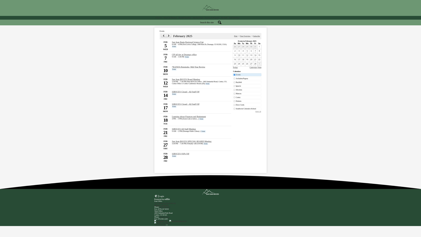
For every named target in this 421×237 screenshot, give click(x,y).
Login (159, 196)
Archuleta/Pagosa (242, 78)
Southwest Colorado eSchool (246, 109)
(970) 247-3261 (165, 207)
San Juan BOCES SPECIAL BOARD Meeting (191, 141)
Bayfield (239, 82)
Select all (258, 111)
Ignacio (238, 86)
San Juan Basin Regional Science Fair (188, 42)
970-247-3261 (164, 217)
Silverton (239, 90)
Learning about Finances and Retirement (189, 116)
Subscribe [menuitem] (256, 36)
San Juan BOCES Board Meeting (186, 79)
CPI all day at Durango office (184, 54)
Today (235, 67)
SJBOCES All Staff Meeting (184, 129)
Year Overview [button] (245, 36)
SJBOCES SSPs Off (180, 154)
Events (238, 75)
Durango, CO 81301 (165, 204)
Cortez (238, 97)
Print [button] (235, 36)
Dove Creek (240, 105)
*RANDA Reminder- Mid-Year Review (188, 67)
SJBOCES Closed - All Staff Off (185, 92)
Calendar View (255, 67)
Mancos (238, 93)
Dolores (238, 101)
